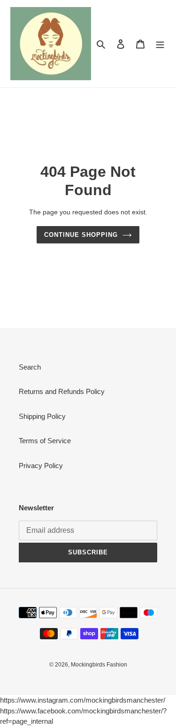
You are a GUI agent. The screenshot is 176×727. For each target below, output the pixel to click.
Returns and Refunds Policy (62, 391)
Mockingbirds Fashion (99, 664)
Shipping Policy (42, 416)
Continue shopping (81, 234)
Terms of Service (45, 441)
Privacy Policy (41, 466)
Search (30, 367)
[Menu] (160, 44)
